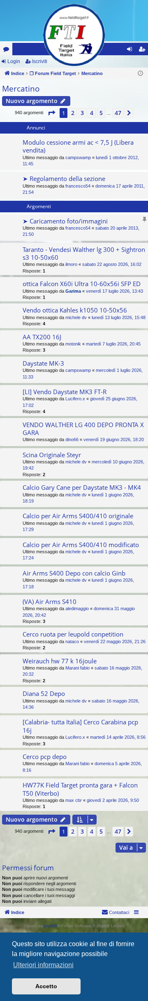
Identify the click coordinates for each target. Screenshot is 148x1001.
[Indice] (74, 35)
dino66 (72, 439)
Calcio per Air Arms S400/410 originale (78, 516)
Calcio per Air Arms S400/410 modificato (81, 544)
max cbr (73, 800)
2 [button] (72, 113)
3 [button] (82, 113)
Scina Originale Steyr (52, 455)
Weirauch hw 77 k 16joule (60, 661)
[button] (51, 113)
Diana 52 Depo (44, 693)
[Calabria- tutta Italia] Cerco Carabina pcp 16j (80, 726)
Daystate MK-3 (43, 363)
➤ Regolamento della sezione (64, 178)
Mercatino (20, 88)
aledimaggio (77, 608)
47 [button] (118, 113)
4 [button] (91, 113)
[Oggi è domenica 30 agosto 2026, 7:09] (140, 73)
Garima (73, 291)
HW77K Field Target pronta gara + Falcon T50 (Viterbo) (80, 789)
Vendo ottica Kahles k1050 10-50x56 (75, 310)
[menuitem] (115, 912)
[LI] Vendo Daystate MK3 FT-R (64, 392)
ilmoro (71, 264)
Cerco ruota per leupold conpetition (73, 634)
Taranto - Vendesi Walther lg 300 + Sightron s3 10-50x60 (84, 253)
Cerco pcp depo (45, 756)
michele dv (76, 317)
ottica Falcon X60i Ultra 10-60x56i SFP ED (82, 284)
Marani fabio (77, 667)
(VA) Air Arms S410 (49, 601)
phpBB (50, 925)
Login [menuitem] (131, 50)
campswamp (78, 157)
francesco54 (77, 185)
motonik (73, 343)
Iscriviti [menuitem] (143, 50)
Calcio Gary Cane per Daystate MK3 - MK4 (82, 487)
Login (13, 61)
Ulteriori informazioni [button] (43, 964)
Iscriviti (39, 61)
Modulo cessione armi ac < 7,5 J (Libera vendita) (78, 146)
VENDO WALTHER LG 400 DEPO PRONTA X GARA (83, 429)
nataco (72, 641)
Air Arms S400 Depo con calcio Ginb (74, 573)
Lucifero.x (75, 398)
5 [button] (101, 113)
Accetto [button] (46, 986)
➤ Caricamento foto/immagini (65, 221)
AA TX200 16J (42, 337)
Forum (7, 50)
